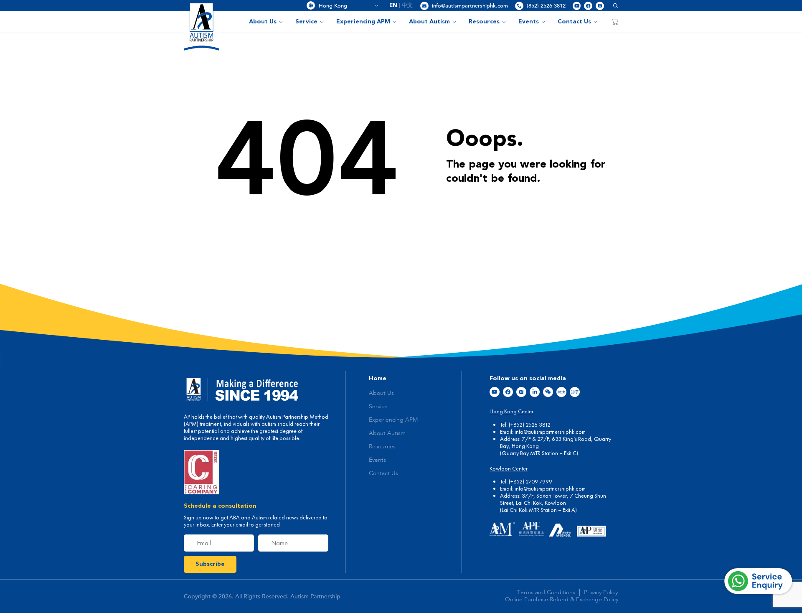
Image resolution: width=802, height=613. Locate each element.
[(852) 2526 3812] (519, 6)
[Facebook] (588, 6)
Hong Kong (345, 6)
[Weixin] (548, 392)
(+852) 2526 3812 (530, 424)
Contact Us (574, 22)
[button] (612, 5)
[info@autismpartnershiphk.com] (424, 6)
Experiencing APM (363, 22)
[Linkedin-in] (535, 392)
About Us (263, 22)
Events (528, 22)
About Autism (429, 22)
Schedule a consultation (220, 506)
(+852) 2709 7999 (530, 481)
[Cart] (615, 21)
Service (306, 22)
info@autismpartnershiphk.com (470, 6)
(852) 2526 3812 (546, 6)
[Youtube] (577, 6)
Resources (484, 22)
